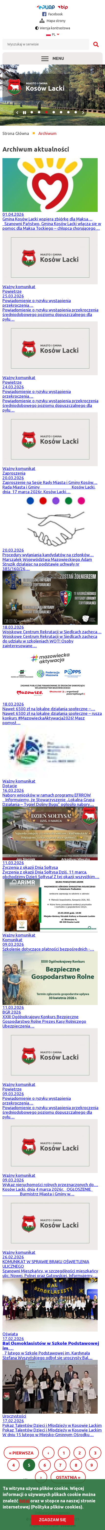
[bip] (62, 7)
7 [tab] (75, 112)
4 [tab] (53, 112)
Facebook (55, 14)
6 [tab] (68, 112)
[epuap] (46, 7)
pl (52, 34)
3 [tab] (46, 112)
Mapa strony (55, 21)
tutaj (24, 1500)
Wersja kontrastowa (55, 28)
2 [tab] (39, 112)
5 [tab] (61, 112)
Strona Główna (15, 133)
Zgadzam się (52, 1520)
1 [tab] (32, 112)
